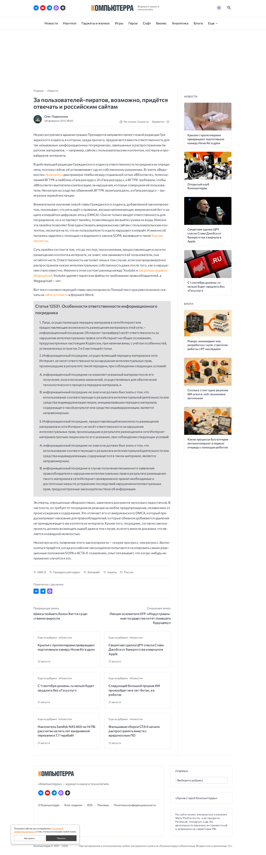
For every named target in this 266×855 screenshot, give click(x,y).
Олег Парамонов (56, 116)
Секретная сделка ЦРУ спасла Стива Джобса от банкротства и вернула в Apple (136, 649)
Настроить (29, 838)
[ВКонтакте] (36, 7)
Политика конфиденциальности (135, 805)
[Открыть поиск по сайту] (229, 7)
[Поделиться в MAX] (49, 591)
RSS (89, 805)
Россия (128, 572)
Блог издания (73, 805)
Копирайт (94, 572)
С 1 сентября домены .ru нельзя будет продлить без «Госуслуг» (66, 688)
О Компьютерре (48, 805)
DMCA (41, 572)
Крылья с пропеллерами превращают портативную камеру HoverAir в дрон (66, 647)
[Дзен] (63, 7)
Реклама (103, 805)
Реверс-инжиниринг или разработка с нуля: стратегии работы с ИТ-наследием (207, 345)
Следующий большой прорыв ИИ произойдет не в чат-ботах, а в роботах (134, 690)
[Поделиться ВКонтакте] (36, 591)
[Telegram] (49, 7)
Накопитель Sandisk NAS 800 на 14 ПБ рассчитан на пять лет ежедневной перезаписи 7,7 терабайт (66, 731)
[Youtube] (42, 7)
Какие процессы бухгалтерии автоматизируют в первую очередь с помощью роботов (207, 443)
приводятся (54, 175)
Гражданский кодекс (66, 572)
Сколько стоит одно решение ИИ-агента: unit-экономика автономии (207, 394)
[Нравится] (168, 121)
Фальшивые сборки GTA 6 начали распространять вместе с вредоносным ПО (134, 731)
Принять (61, 838)
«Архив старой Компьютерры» (196, 798)
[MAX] (56, 7)
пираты (112, 572)
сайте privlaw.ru (56, 295)
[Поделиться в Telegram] (43, 591)
